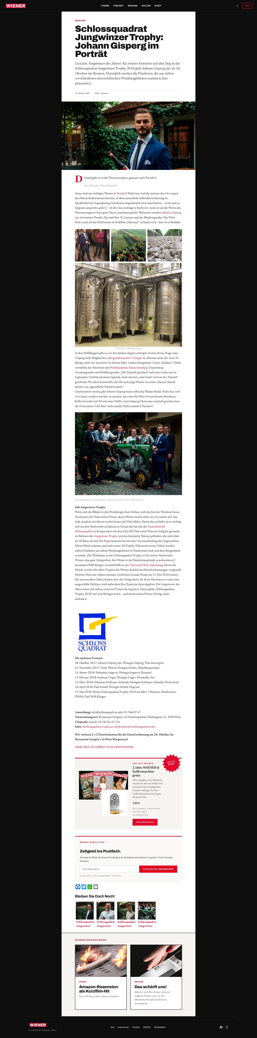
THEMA (105, 6)
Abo (112, 1027)
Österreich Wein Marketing (146, 565)
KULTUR (146, 6)
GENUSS (132, 6)
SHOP (158, 6)
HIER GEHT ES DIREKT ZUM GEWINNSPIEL (104, 747)
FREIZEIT (118, 6)
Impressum (123, 1027)
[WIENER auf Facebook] (221, 1027)
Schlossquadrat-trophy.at (98, 726)
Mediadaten (160, 1027)
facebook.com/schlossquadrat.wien (135, 726)
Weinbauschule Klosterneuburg (129, 367)
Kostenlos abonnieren (158, 869)
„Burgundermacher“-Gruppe (125, 358)
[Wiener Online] (16, 6)
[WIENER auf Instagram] (226, 1027)
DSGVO (147, 1027)
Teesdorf (121, 193)
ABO (247, 6)
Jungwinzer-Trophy (106, 536)
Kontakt (136, 1027)
